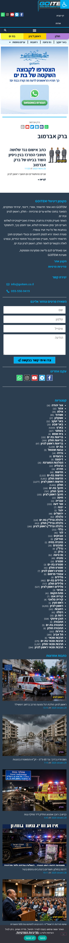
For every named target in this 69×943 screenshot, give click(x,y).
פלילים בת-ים (55, 580)
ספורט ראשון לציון (52, 571)
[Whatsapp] (3, 15)
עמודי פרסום (55, 574)
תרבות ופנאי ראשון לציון (49, 647)
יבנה (60, 507)
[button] (64, 4)
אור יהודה (57, 405)
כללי (60, 529)
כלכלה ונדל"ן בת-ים (51, 520)
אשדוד (59, 415)
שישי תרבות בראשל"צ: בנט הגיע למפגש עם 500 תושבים (38, 924)
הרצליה (58, 466)
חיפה (60, 497)
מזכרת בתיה (55, 542)
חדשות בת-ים (55, 475)
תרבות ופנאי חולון (52, 644)
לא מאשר (29, 938)
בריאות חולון (55, 440)
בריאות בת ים (55, 437)
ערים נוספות (18, 42)
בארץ (59, 427)
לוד (61, 532)
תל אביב (58, 634)
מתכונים (58, 545)
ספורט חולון (56, 567)
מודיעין (58, 539)
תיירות (59, 631)
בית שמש (57, 434)
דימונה (59, 459)
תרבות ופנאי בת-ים (52, 641)
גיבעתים (58, 456)
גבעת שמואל (55, 450)
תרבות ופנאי (56, 638)
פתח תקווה (56, 593)
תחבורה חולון (55, 628)
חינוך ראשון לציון (53, 494)
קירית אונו (57, 596)
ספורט (59, 561)
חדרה (59, 469)
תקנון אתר (60, 261)
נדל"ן (59, 548)
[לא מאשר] (63, 933)
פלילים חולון (55, 583)
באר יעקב (61, 42)
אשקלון (58, 418)
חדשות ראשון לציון (52, 481)
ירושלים (58, 513)
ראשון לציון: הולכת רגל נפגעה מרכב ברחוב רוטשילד (40, 704)
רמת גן (59, 615)
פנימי (60, 590)
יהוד (60, 510)
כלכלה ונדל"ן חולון (52, 523)
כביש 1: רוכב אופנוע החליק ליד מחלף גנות (45, 814)
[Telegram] (17, 15)
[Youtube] (12, 15)
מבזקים (58, 536)
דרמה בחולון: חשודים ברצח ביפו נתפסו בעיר (44, 869)
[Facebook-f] (21, 15)
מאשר (42, 938)
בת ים (12, 36)
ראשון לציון (35, 36)
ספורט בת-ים (55, 564)
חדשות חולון (55, 478)
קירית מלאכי (55, 599)
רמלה (59, 612)
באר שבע (57, 424)
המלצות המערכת (53, 462)
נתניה (59, 558)
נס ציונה (47, 42)
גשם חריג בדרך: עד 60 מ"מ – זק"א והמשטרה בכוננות (39, 759)
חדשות (59, 472)
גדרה (60, 453)
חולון (57, 36)
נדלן (60, 552)
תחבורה (58, 622)
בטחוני (59, 431)
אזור (60, 408)
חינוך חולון (56, 491)
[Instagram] (8, 15)
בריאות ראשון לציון (52, 443)
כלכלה (59, 517)
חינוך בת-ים (56, 488)
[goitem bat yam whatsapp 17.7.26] (34, 113)
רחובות (34, 42)
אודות (58, 23)
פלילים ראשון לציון (52, 587)
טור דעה (58, 504)
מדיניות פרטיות (57, 266)
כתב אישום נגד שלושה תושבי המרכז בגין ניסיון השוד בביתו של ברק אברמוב (27, 157)
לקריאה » (42, 179)
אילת (60, 411)
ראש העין (57, 602)
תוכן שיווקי (56, 618)
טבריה (59, 501)
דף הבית (60, 15)
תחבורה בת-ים (54, 625)
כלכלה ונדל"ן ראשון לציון (48, 526)
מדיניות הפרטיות (27, 932)
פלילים (59, 577)
